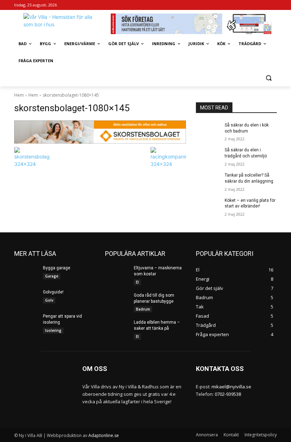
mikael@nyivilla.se (231, 386)
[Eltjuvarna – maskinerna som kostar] (117, 273)
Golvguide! (53, 292)
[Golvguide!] (26, 297)
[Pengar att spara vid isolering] (26, 321)
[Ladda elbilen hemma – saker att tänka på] (117, 327)
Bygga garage (56, 267)
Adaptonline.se (103, 435)
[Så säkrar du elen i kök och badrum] (208, 130)
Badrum (143, 309)
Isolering (53, 330)
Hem (19, 95)
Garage (51, 276)
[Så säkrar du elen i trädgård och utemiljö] (208, 155)
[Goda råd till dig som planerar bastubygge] (117, 300)
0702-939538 (228, 394)
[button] (268, 78)
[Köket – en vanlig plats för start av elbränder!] (208, 206)
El (137, 282)
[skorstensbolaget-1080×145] (100, 132)
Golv (49, 300)
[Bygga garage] (26, 273)
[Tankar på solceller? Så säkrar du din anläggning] (208, 180)
